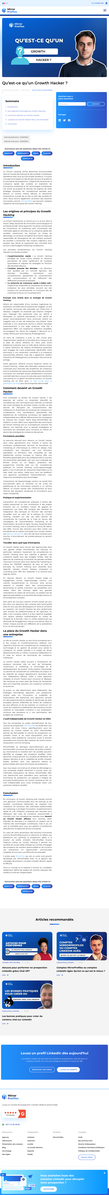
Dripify (30, 1154)
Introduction (12, 107)
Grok (36, 153)
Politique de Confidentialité (89, 1151)
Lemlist (30, 1144)
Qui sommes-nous (85, 1141)
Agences (5, 1137)
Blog (4, 1147)
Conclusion (12, 124)
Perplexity (23, 153)
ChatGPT (8, 153)
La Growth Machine (35, 1147)
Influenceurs (7, 1141)
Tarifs (80, 1137)
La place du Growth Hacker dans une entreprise (28, 120)
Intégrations (32, 1132)
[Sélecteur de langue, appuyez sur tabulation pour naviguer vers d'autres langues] (5, 3)
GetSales (30, 1137)
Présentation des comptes (12, 1144)
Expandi (30, 1151)
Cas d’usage (6, 1151)
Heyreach (31, 1141)
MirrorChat (20, 856)
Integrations (7, 1159)
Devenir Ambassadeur (87, 1144)
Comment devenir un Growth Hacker (23, 115)
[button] (105, 10)
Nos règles (6, 1154)
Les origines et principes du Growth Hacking (26, 111)
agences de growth (15, 534)
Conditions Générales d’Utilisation (91, 1147)
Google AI (27, 158)
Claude (47, 153)
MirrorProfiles (29, 726)
